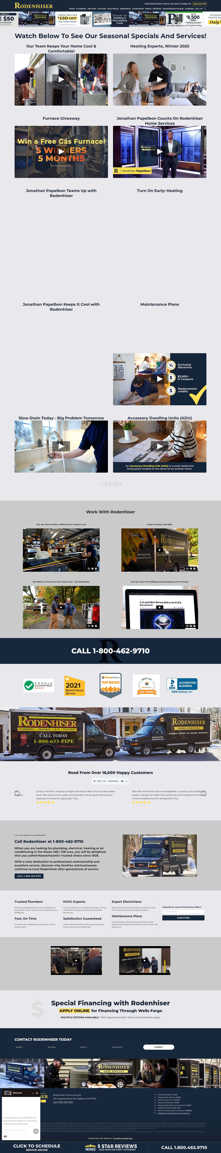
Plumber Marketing (122, 1138)
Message (118, 1047)
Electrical (113, 9)
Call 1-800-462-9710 (63, 1102)
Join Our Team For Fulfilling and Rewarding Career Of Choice (160, 582)
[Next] (120, 484)
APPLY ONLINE (74, 1010)
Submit (158, 1047)
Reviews (157, 9)
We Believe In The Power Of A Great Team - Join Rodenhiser (61, 582)
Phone (52, 1047)
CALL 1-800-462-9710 (110, 650)
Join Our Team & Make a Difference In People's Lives (61, 524)
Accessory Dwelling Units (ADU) (160, 418)
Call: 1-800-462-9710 (29, 876)
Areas (148, 9)
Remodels (125, 9)
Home (72, 9)
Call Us (199, 9)
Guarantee (138, 9)
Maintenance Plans (173, 9)
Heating (92, 9)
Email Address (171, 912)
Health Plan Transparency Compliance (174, 1113)
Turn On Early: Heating (160, 190)
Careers (189, 9)
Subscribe (183, 918)
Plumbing (81, 9)
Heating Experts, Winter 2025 (159, 46)
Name (20, 1047)
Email (84, 1047)
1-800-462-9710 (199, 4)
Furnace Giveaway (61, 118)
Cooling (101, 9)
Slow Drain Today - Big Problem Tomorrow (61, 418)
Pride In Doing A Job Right (159, 524)
